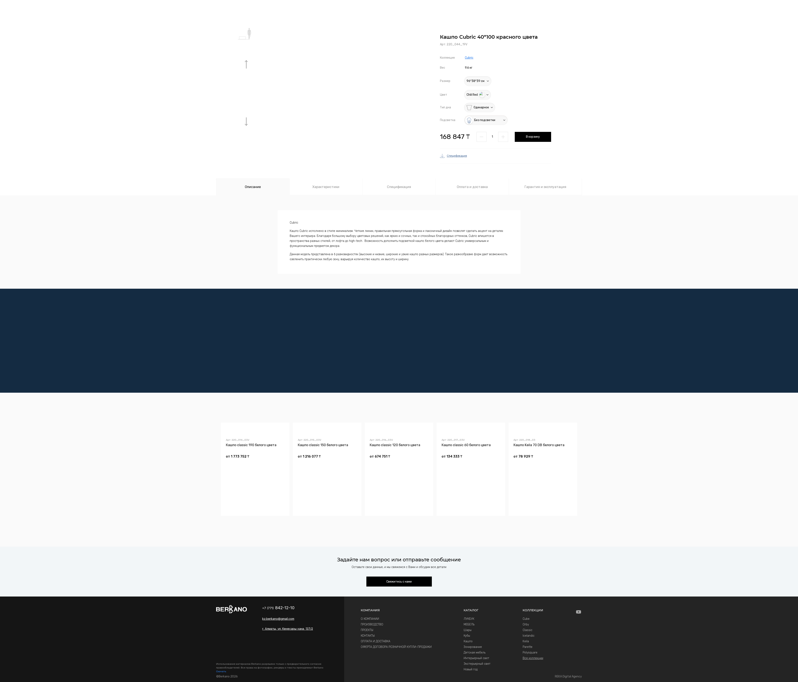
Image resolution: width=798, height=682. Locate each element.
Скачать (221, 671)
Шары (468, 630)
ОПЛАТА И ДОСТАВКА (375, 641)
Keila (526, 641)
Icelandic (528, 635)
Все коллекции (533, 658)
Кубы (467, 635)
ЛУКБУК (469, 619)
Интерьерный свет (476, 658)
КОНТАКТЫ (368, 635)
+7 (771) (278, 608)
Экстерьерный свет (477, 664)
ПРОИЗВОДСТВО (372, 624)
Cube (526, 619)
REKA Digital (568, 676)
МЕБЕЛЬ (469, 624)
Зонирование (473, 647)
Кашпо (468, 641)
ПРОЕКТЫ (367, 630)
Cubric (469, 57)
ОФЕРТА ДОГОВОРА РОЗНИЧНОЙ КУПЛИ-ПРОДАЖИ (396, 647)
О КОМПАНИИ (370, 619)
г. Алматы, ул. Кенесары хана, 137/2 (287, 628)
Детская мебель (474, 652)
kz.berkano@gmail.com (278, 618)
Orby (526, 624)
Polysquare (530, 652)
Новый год (471, 669)
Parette (527, 647)
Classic (527, 630)
